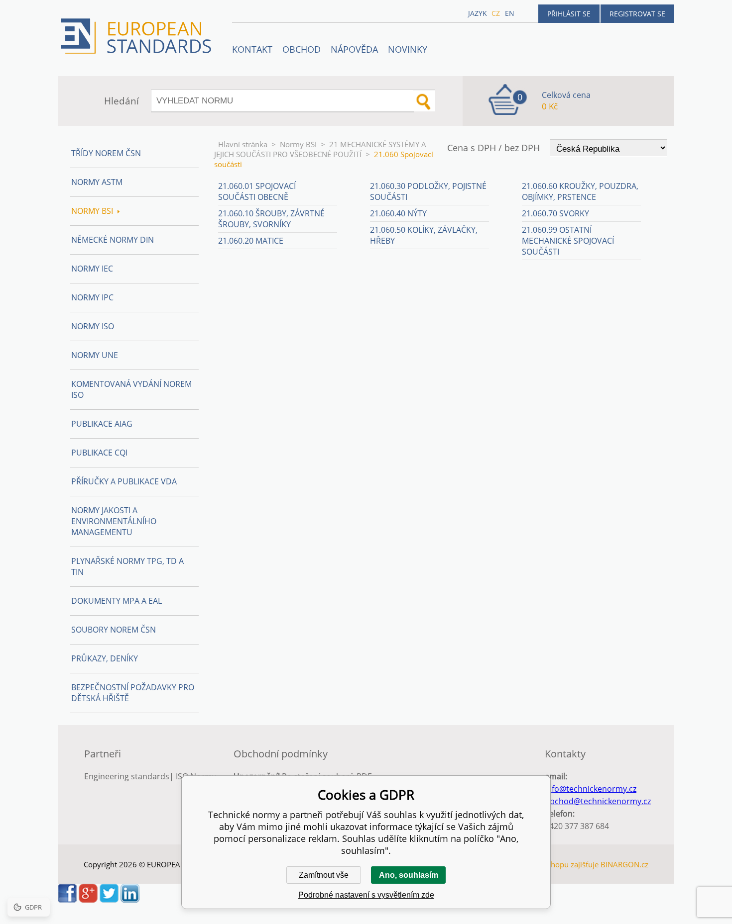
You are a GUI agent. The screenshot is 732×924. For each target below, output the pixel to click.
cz (495, 13)
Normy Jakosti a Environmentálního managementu (113, 521)
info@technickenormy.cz (590, 788)
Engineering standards (126, 776)
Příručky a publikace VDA (124, 481)
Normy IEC (92, 268)
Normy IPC (92, 297)
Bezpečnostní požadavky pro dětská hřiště (132, 693)
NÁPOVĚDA (354, 49)
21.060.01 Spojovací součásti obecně (257, 191)
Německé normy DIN (112, 239)
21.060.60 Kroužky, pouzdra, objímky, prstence (580, 191)
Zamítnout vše (324, 875)
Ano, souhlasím (408, 875)
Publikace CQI (99, 452)
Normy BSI (298, 144)
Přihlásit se (569, 13)
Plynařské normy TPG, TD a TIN (127, 566)
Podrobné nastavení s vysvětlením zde (366, 895)
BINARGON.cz (624, 864)
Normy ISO (92, 326)
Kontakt (252, 49)
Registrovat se (637, 13)
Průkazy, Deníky (104, 658)
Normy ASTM (96, 182)
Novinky (407, 49)
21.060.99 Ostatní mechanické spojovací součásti (568, 240)
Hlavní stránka (242, 144)
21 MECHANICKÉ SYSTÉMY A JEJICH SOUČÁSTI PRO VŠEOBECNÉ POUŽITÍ (320, 149)
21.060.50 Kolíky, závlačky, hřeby (424, 235)
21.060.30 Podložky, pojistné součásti (428, 191)
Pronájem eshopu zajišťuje (553, 864)
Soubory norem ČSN (113, 629)
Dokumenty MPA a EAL (116, 600)
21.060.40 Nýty (398, 213)
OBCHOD (301, 49)
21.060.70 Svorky (555, 213)
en (509, 13)
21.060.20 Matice (250, 240)
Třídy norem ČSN (106, 153)
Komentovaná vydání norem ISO (131, 389)
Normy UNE (94, 355)
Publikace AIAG (101, 423)
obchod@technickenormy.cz (598, 801)
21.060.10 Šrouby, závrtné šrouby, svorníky (271, 219)
